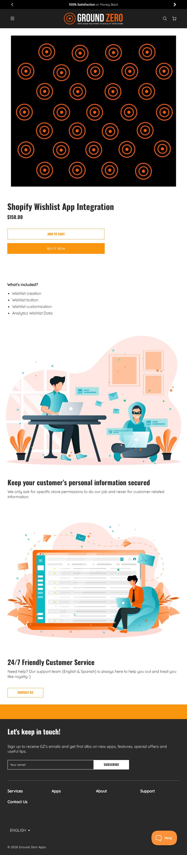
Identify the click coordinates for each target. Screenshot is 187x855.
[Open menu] (12, 18)
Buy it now (56, 248)
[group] (93, 4)
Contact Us (18, 801)
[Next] (174, 4)
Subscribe (111, 764)
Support (147, 790)
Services (15, 790)
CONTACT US (25, 692)
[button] (56, 234)
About (101, 790)
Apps (56, 790)
